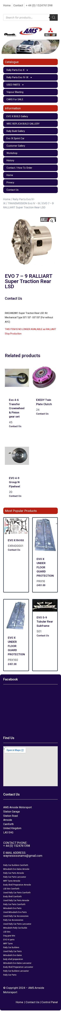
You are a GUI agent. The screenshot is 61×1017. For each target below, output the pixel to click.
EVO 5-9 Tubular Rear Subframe (45, 621)
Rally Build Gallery (16, 131)
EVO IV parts (8, 939)
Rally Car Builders (11, 947)
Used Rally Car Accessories (15, 916)
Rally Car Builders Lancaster (16, 971)
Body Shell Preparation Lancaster (18, 967)
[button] (5, 47)
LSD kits (6, 932)
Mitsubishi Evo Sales (12, 955)
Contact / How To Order (19, 167)
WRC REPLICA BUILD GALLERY (23, 123)
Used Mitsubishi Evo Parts (15, 912)
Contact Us (13, 189)
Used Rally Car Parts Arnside (16, 900)
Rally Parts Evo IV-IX (17, 77)
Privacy (10, 182)
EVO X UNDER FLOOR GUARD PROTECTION (45, 567)
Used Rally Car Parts (12, 951)
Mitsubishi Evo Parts (12, 908)
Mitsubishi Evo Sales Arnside (16, 869)
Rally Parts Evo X (15, 70)
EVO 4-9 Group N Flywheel (14, 482)
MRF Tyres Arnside (11, 881)
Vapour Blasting (15, 92)
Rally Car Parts (9, 975)
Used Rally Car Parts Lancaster (17, 924)
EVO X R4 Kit (16, 540)
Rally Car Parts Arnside (13, 873)
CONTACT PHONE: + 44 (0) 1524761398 (16, 844)
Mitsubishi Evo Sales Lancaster (17, 963)
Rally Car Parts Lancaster (14, 877)
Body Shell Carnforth (12, 896)
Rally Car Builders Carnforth (15, 865)
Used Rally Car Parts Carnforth (17, 892)
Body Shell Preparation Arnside (17, 885)
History (10, 160)
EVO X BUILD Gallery (17, 116)
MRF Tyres (8, 943)
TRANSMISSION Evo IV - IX (24, 203)
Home (10, 175)
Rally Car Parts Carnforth (14, 904)
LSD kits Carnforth (11, 889)
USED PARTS (13, 84)
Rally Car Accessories (13, 920)
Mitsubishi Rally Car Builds (15, 928)
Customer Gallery (16, 145)
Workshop (12, 153)
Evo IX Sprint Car (15, 138)
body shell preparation (13, 959)
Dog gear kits (9, 936)
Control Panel (49, 1002)
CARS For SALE (15, 99)
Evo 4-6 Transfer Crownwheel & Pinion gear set (16, 408)
